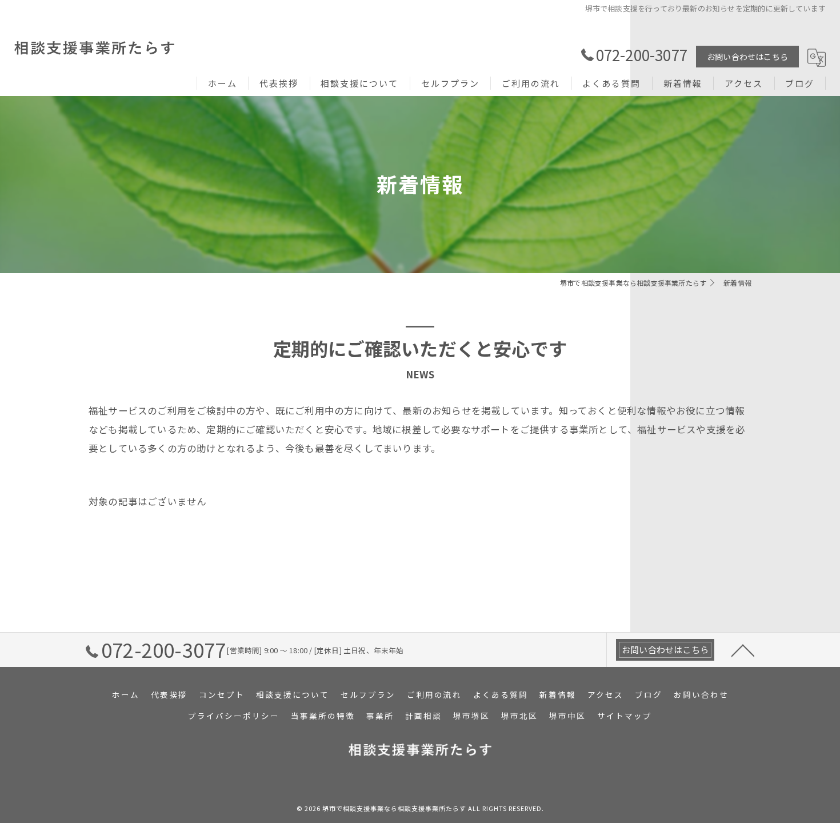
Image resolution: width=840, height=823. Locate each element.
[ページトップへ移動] (742, 649)
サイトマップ (624, 715)
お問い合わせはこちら (747, 56)
